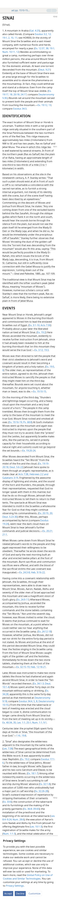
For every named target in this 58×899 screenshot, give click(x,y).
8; (36, 701)
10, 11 (13, 37)
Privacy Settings (15, 885)
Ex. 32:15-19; (23, 667)
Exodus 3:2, (41, 34)
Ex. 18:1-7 (33, 773)
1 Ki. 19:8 (21, 735)
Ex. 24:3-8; (24, 572)
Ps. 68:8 (27, 422)
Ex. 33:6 (7, 801)
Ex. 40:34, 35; (9, 722)
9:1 (45, 722)
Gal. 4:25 (34, 30)
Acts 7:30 (45, 325)
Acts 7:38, (23, 474)
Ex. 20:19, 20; (46, 513)
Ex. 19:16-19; (16, 422)
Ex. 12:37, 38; (42, 48)
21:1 (4, 534)
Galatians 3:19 (10, 477)
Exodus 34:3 (19, 108)
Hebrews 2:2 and (38, 474)
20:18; (16, 94)
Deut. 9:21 (44, 69)
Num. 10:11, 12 (10, 52)
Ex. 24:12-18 (44, 631)
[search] (54, 3)
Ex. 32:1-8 (45, 784)
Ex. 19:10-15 (39, 391)
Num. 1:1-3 (9, 833)
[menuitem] (4, 4)
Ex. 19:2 (41, 332)
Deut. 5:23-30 (9, 516)
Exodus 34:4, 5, (27, 701)
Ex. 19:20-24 (28, 450)
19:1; (52, 48)
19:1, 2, (6, 37)
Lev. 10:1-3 (36, 826)
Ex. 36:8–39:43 (31, 808)
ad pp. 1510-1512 (20, 10)
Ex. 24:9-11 (23, 599)
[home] (4, 4)
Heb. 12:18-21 (38, 667)
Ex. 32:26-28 (41, 791)
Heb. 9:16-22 (37, 572)
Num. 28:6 (18, 819)
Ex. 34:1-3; (38, 683)
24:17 (23, 94)
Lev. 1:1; (21, 722)
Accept (8, 893)
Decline (20, 893)
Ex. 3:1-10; (34, 325)
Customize (34, 893)
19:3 (46, 350)
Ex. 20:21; (48, 531)
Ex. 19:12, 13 (44, 105)
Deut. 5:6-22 (16, 467)
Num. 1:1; (37, 722)
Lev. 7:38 (7, 748)
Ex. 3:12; (39, 350)
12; (49, 34)
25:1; (29, 722)
